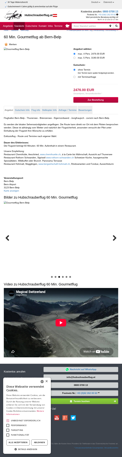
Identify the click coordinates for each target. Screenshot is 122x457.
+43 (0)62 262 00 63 (107, 15)
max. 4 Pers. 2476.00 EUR (91, 53)
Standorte (19, 26)
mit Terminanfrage (87, 77)
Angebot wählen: (82, 49)
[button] (27, 449)
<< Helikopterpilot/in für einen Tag (79, 30)
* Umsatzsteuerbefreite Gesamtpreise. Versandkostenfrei (96, 448)
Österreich (108, 2)
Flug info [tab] (35, 110)
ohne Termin (96, 71)
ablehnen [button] (39, 442)
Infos (50, 26)
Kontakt (43, 26)
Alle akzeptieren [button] (18, 442)
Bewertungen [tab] (85, 110)
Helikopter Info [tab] (49, 110)
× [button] (46, 381)
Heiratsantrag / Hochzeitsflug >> (105, 30)
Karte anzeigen (11, 190)
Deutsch (95, 2)
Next (113, 238)
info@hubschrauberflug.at (81, 377)
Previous (8, 238)
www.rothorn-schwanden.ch (60, 157)
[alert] (27, 416)
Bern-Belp (25, 30)
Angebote (8, 26)
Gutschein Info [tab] (22, 110)
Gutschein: (79, 65)
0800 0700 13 (110, 11)
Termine (58, 26)
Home (6, 30)
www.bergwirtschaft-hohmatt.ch (54, 164)
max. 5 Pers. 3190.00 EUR (91, 57)
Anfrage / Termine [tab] (68, 110)
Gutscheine (31, 26)
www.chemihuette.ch (50, 154)
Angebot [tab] (9, 110)
